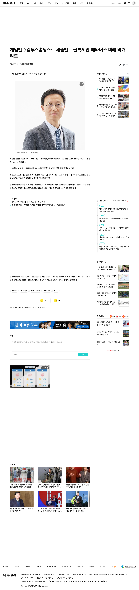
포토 (81, 3)
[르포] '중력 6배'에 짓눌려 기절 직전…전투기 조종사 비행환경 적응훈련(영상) (49, 486)
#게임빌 (14, 291)
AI (28, 3)
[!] (128, 73)
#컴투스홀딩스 (35, 291)
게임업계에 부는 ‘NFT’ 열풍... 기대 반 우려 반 (28, 202)
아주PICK (100, 262)
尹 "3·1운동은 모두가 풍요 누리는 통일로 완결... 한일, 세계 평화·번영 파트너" (49, 510)
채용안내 (27, 566)
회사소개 (5, 566)
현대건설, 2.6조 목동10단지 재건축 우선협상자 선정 (114, 238)
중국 (21, 3)
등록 (83, 354)
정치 (56, 3)
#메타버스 (24, 291)
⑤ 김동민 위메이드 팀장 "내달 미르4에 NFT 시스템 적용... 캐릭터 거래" (38, 205)
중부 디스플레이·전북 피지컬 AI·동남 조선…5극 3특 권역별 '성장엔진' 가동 (114, 248)
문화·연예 (90, 3)
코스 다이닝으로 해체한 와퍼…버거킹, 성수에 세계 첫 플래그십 (114, 229)
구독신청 (16, 566)
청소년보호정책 (66, 566)
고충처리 (91, 566)
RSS (112, 566)
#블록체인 (47, 291)
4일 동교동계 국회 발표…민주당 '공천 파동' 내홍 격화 (21, 510)
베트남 (127, 316)
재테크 (42, 3)
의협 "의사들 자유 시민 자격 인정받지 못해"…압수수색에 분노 (77, 510)
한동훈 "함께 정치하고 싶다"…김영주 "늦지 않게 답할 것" (77, 486)
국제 (74, 3)
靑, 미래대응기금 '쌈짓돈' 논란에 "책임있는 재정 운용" (113, 219)
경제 (49, 3)
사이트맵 (102, 566)
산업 (34, 3)
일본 (120, 316)
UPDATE (124, 201)
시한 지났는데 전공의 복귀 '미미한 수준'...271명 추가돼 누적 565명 (21, 486)
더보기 (107, 351)
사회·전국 (65, 3)
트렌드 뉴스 (101, 74)
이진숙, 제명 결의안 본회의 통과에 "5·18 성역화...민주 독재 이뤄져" (113, 210)
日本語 (119, 3)
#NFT (56, 291)
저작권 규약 (80, 566)
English (113, 3)
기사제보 (38, 566)
